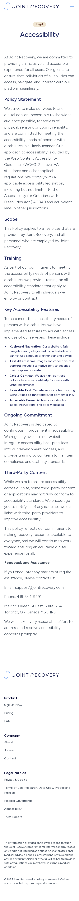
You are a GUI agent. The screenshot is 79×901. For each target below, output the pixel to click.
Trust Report (13, 817)
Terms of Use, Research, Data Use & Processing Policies (37, 790)
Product (10, 698)
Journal (9, 750)
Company (12, 735)
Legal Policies (15, 773)
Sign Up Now (13, 705)
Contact (10, 758)
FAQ (7, 721)
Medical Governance (18, 801)
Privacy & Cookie (15, 779)
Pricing (8, 713)
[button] (71, 6)
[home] (31, 6)
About (8, 742)
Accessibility (12, 809)
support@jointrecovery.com (39, 587)
